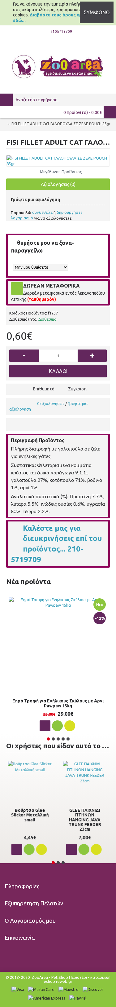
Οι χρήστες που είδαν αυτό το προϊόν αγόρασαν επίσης (58, 746)
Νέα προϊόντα (28, 581)
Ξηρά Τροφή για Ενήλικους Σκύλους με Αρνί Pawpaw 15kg (58, 703)
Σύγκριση (77, 388)
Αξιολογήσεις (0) (58, 184)
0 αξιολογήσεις (50, 403)
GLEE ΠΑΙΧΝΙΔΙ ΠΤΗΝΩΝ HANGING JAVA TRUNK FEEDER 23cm (85, 820)
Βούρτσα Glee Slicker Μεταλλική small (30, 815)
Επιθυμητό (43, 388)
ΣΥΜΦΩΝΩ (97, 12)
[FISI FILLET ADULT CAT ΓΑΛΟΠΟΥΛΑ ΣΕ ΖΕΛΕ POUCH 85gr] (58, 161)
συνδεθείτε (42, 212)
